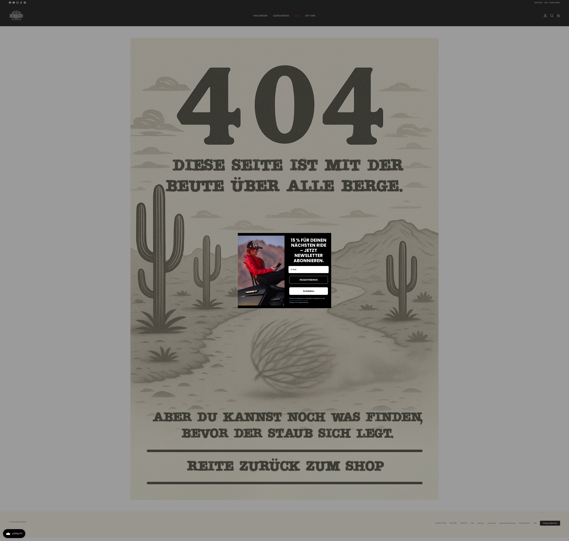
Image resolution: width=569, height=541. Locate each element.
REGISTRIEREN (309, 280)
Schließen (308, 291)
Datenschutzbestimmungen (298, 300)
